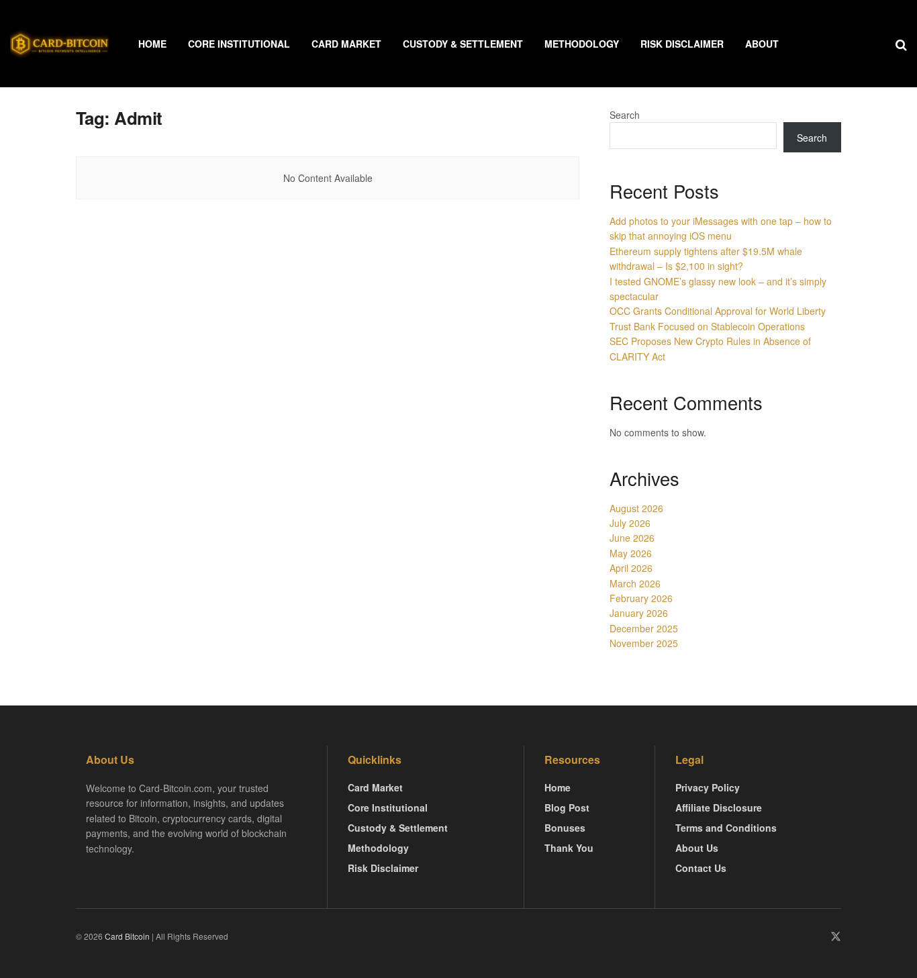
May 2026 (631, 553)
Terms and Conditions (726, 827)
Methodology (581, 43)
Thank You (568, 847)
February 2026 (641, 598)
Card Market (346, 43)
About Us (696, 847)
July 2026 (630, 523)
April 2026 (631, 568)
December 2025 (644, 628)
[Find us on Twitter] (835, 936)
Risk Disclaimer (682, 43)
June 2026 (632, 537)
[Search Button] (901, 43)
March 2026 (635, 583)
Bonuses (564, 827)
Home (152, 43)
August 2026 (636, 508)
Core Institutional (239, 43)
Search (625, 114)
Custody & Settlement (463, 43)
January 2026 (639, 613)
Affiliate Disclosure (718, 807)
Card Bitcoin (126, 936)
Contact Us (700, 868)
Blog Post (566, 807)
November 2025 (644, 643)
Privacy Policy (707, 787)
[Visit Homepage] (59, 44)
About (762, 43)
